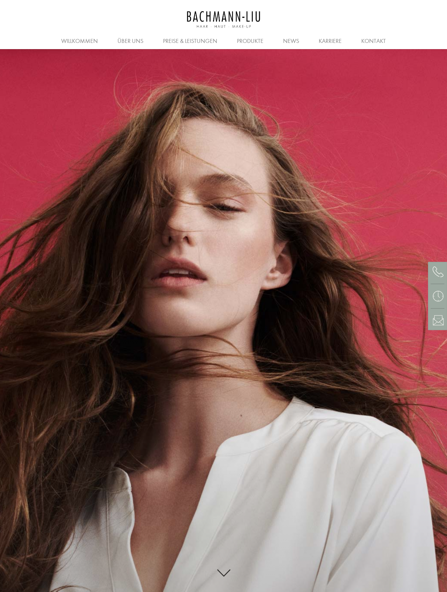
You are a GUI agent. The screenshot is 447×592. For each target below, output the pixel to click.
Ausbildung (113, 40)
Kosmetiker (234, 40)
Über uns (130, 41)
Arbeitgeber (59, 40)
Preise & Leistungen (190, 41)
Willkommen (79, 41)
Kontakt (373, 41)
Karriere (330, 41)
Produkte (250, 41)
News (291, 41)
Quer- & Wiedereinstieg (304, 40)
